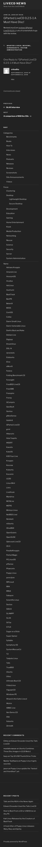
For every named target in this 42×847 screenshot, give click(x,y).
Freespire (10, 393)
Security (9, 249)
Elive (8, 362)
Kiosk (8, 227)
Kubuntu (10, 470)
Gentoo (9, 411)
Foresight (10, 380)
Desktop (9, 195)
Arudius (9, 281)
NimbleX (9, 519)
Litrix (8, 488)
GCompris (10, 402)
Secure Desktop (15, 204)
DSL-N (9, 348)
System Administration (15, 258)
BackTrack (10, 294)
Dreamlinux (11, 344)
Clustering (10, 191)
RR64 (8, 591)
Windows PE (11, 694)
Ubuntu (9, 672)
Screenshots (13, 48)
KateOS (9, 452)
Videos (9, 182)
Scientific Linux (12, 600)
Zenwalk (9, 726)
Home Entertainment (15, 222)
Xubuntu (9, 721)
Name (6, 264)
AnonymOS (11, 276)
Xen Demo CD (12, 712)
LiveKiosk (10, 492)
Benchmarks (11, 137)
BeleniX (9, 303)
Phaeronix (10, 569)
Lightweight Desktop (17, 199)
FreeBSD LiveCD (13, 384)
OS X (8, 546)
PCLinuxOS (11, 560)
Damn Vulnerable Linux (15, 326)
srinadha (15, 69)
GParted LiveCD (14, 45)
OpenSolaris (11, 533)
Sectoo (9, 604)
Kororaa (9, 465)
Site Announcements (15, 177)
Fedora (9, 371)
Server (9, 254)
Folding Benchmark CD (15, 375)
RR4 (8, 587)
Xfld (8, 717)
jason (6, 769)
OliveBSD (10, 528)
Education (10, 213)
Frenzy (9, 398)
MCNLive (10, 501)
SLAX (8, 618)
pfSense (9, 564)
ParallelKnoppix (12, 551)
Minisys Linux (12, 510)
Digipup (9, 339)
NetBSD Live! (11, 515)
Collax (8, 317)
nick (21, 15)
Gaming (9, 218)
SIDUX (9, 609)
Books (8, 141)
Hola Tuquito (11, 438)
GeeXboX (10, 407)
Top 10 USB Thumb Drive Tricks (23, 756)
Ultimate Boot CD (13, 681)
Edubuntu (10, 357)
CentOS (9, 312)
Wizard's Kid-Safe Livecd (16, 699)
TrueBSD (10, 667)
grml (8, 429)
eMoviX (9, 366)
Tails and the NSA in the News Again (18, 801)
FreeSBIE (10, 389)
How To (9, 146)
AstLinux (10, 285)
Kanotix (9, 447)
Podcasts (10, 159)
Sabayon (9, 595)
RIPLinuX (10, 582)
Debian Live (11, 335)
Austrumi (10, 290)
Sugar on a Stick (12, 631)
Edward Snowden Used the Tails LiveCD (20, 806)
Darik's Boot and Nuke (15, 330)
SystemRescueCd (13, 649)
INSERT (9, 443)
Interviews (10, 150)
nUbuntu (10, 524)
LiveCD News (15, 3)
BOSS (8, 308)
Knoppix (9, 461)
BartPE (9, 299)
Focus (6, 187)
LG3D (8, 479)
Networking (11, 236)
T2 (7, 654)
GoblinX (9, 420)
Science (9, 245)
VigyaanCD (11, 690)
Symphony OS (12, 645)
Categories (8, 133)
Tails (8, 663)
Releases (10, 164)
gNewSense (11, 416)
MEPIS (9, 506)
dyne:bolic (10, 353)
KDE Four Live (12, 456)
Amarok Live (11, 272)
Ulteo (8, 676)
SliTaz (8, 622)
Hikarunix (10, 434)
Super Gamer (11, 636)
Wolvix (9, 703)
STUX (8, 627)
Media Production (13, 231)
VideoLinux (11, 685)
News (8, 155)
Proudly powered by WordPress (15, 841)
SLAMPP (10, 613)
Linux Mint (10, 483)
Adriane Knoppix (13, 267)
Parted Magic (11, 555)
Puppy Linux (11, 573)
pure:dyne (10, 578)
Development (12, 209)
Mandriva (10, 497)
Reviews (27, 45)
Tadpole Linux (12, 658)
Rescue (9, 240)
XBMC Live (10, 708)
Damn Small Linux (13, 321)
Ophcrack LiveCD (13, 542)
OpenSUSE (10, 537)
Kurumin (10, 474)
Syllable (9, 640)
